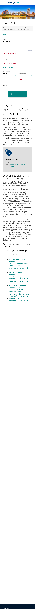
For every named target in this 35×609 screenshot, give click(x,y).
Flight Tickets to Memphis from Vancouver (18, 291)
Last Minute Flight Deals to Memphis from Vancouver (19, 295)
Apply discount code (9, 67)
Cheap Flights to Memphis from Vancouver (18, 265)
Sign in (4, 34)
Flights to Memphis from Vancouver (18, 260)
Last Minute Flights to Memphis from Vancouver (18, 278)
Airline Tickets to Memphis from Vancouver (18, 282)
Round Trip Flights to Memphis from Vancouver (18, 299)
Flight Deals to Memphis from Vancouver (18, 286)
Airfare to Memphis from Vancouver (18, 273)
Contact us (6, 608)
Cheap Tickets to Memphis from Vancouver (18, 269)
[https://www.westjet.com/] (13, 3)
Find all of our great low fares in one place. (15, 166)
